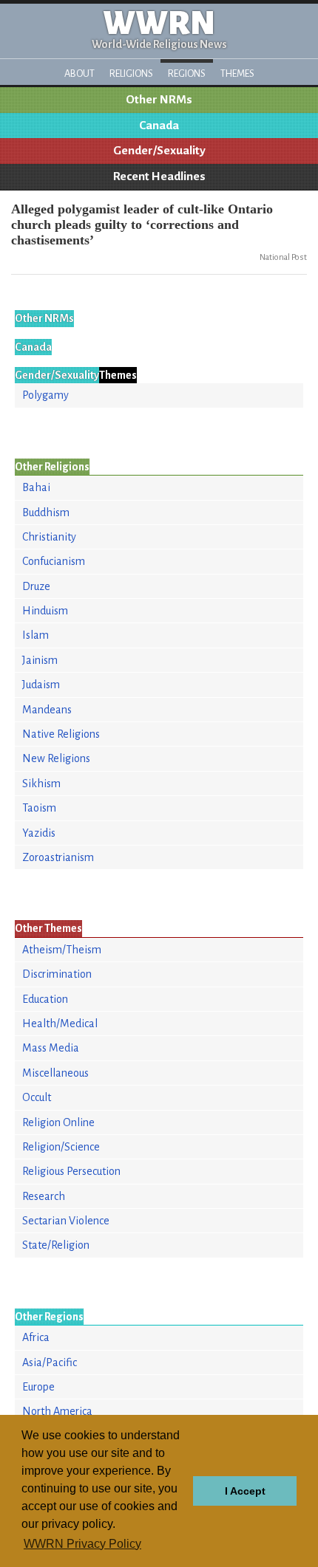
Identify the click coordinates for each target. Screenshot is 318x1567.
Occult (36, 1097)
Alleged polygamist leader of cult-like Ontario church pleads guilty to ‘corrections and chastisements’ (142, 224)
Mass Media (50, 1048)
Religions (131, 73)
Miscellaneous (55, 1073)
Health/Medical (60, 1023)
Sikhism (41, 783)
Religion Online (58, 1122)
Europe (38, 1387)
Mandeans (47, 710)
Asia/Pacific (49, 1362)
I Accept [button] (245, 1491)
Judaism (41, 684)
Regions (187, 73)
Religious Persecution (71, 1171)
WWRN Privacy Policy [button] (82, 1543)
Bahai (36, 487)
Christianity (49, 537)
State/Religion (55, 1245)
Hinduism (45, 611)
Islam (35, 635)
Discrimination (57, 974)
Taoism (39, 808)
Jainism (40, 660)
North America (57, 1411)
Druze (36, 586)
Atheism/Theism (61, 950)
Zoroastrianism (58, 857)
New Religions (56, 758)
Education (45, 999)
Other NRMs (159, 99)
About (79, 73)
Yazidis (38, 833)
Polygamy (45, 395)
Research (43, 1196)
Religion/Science (61, 1147)
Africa (36, 1337)
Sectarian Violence (65, 1221)
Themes (237, 73)
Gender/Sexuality (159, 150)
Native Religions (61, 734)
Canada (159, 125)
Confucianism (53, 561)
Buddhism (46, 512)
